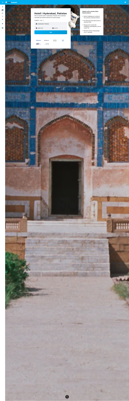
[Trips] (2, 23)
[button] (2, 2)
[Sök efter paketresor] (2, 16)
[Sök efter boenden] (2, 10)
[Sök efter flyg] (2, 6)
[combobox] (39, 20)
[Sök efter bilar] (2, 13)
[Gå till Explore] (2, 19)
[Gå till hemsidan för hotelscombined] (11, 2)
